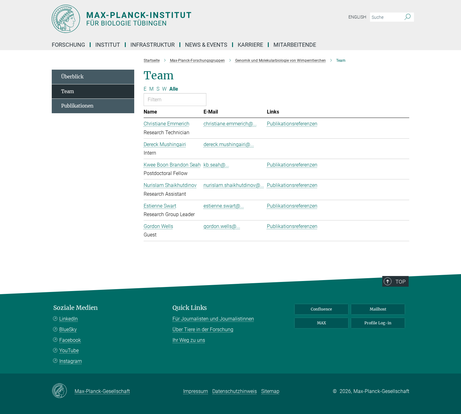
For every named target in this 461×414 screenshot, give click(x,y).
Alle (173, 89)
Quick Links (189, 307)
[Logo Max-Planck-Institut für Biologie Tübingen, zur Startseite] (169, 19)
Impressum (195, 391)
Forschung (68, 44)
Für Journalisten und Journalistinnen (213, 319)
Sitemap (270, 391)
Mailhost (378, 309)
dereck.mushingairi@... (229, 144)
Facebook (70, 340)
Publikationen (77, 106)
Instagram (70, 361)
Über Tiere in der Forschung (202, 329)
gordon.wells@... (222, 226)
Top (400, 282)
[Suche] (407, 17)
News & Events (206, 44)
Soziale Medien (75, 307)
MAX (321, 323)
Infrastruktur (152, 44)
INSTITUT (107, 44)
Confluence (321, 309)
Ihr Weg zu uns (188, 340)
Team (67, 91)
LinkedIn (68, 319)
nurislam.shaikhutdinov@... (234, 185)
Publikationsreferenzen (292, 124)
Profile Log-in (377, 323)
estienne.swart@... (224, 206)
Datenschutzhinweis (234, 391)
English (357, 16)
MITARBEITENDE (294, 44)
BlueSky (68, 329)
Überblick (72, 77)
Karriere (250, 44)
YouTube (69, 350)
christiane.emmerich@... (230, 124)
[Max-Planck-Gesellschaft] (63, 391)
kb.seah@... (216, 165)
